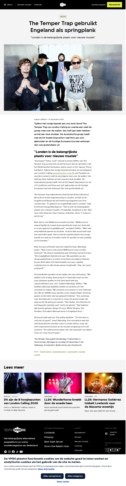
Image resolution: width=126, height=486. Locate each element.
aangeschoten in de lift (63, 173)
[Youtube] (21, 451)
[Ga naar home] (63, 4)
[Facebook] (13, 451)
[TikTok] (17, 451)
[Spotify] (5, 451)
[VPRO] (113, 450)
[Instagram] (9, 451)
